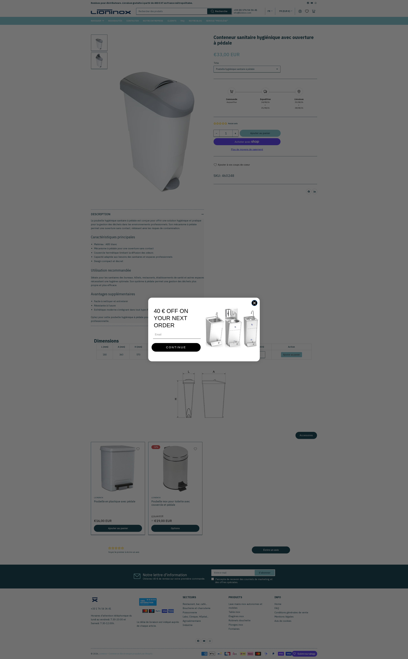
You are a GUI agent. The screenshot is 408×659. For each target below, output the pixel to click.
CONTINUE (176, 347)
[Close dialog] (254, 303)
